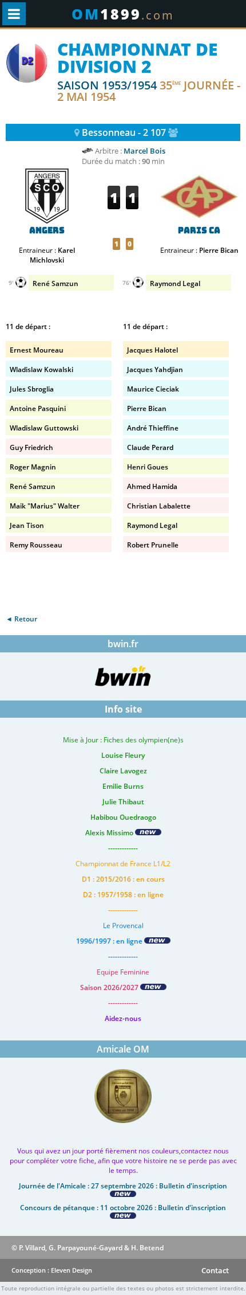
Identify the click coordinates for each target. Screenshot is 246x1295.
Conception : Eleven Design (51, 1270)
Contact (215, 1270)
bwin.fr (123, 643)
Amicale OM (123, 1049)
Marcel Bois (144, 151)
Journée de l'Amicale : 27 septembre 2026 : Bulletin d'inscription (123, 1186)
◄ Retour (21, 619)
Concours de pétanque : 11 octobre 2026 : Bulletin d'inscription (123, 1207)
